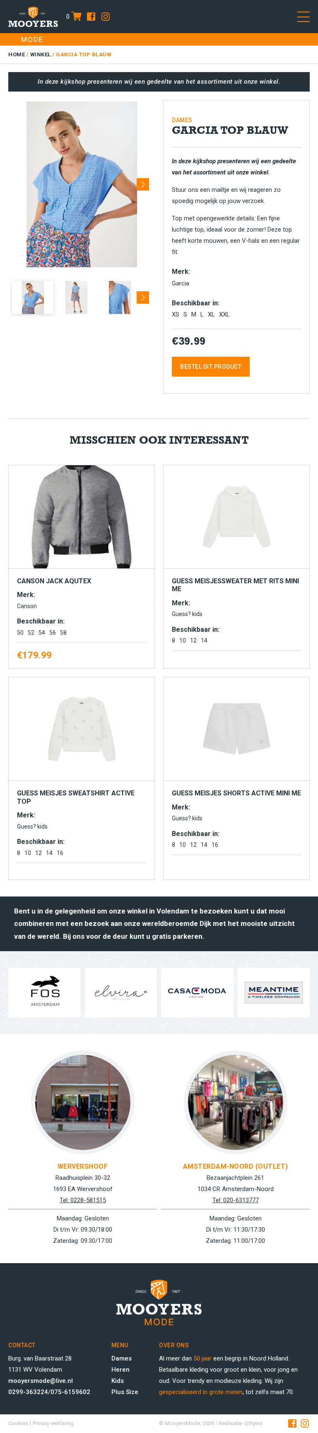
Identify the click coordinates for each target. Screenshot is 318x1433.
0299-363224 (28, 1392)
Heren (120, 1369)
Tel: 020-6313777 (235, 1200)
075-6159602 (70, 1392)
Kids (117, 1381)
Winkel (40, 54)
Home (16, 54)
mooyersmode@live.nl (40, 1381)
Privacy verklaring (53, 1423)
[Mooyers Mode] (33, 16)
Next (143, 181)
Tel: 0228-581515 (83, 1200)
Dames (121, 1358)
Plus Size (124, 1392)
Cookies (18, 1423)
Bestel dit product (210, 366)
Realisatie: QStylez (241, 1423)
